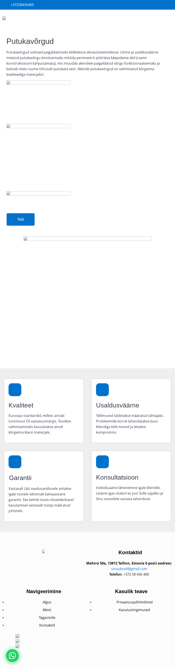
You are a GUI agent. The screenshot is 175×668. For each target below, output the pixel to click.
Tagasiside (47, 617)
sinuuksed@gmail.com (129, 568)
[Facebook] (43, 565)
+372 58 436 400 (136, 574)
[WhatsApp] (12, 655)
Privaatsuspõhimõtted (135, 602)
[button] (165, 18)
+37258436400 (22, 4)
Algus (47, 602)
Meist (47, 609)
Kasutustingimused (134, 609)
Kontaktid (47, 625)
